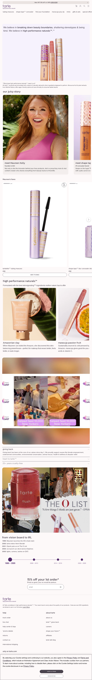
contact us (6, 640)
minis (68, 12)
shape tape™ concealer (24, 12)
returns (5, 635)
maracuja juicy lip (58, 12)
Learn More (26, 607)
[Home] (9, 599)
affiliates (49, 635)
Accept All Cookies (51, 671)
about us (49, 618)
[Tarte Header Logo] (9, 7)
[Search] (84, 7)
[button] (76, 7)
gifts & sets (76, 12)
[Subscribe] (60, 587)
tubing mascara (8, 12)
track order (7, 618)
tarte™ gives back (52, 622)
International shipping (10, 644)
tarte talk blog (51, 640)
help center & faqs (9, 626)
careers (48, 626)
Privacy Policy (72, 658)
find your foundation (43, 12)
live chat (6, 622)
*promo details (8, 631)
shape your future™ (53, 631)
